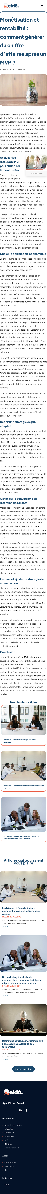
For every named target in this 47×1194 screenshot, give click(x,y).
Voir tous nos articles (23, 1069)
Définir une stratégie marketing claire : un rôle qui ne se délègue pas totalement (23, 1043)
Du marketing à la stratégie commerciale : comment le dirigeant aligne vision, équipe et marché (22, 980)
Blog (5, 1170)
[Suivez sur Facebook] (26, 1110)
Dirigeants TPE (9, 1133)
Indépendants (8, 1129)
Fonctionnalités (9, 1136)
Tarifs (6, 1140)
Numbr (6, 1185)
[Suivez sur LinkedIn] (20, 1110)
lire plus (5, 926)
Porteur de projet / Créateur (13, 1125)
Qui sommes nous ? (10, 1163)
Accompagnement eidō (11, 1148)
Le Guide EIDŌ (18, 69)
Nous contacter (9, 1166)
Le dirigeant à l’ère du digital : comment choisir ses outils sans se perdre (21, 910)
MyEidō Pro (8, 1144)
